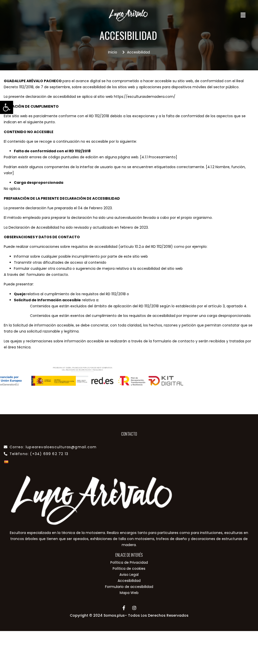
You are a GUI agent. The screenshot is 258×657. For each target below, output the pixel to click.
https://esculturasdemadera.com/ (144, 96)
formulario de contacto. (47, 274)
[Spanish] (6, 462)
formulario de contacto (174, 341)
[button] (6, 107)
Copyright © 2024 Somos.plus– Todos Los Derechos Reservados (129, 615)
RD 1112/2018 (99, 115)
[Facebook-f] (123, 607)
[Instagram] (134, 607)
